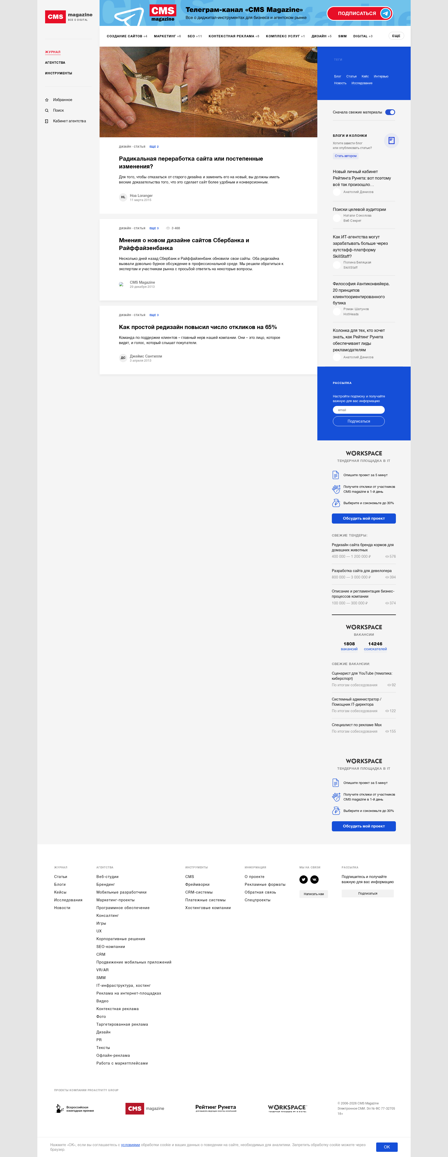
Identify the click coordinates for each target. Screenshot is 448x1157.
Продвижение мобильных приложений (134, 962)
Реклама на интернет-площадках (128, 993)
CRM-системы (199, 892)
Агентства (55, 63)
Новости (62, 908)
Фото (101, 1017)
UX (99, 931)
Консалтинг (107, 915)
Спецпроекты (258, 900)
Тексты (103, 1048)
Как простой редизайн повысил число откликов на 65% (198, 327)
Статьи (60, 877)
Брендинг (105, 884)
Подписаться (359, 421)
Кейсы (60, 892)
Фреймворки (197, 884)
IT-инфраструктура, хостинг (123, 985)
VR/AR (102, 970)
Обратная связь (260, 892)
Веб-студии (107, 877)
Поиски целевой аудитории (359, 209)
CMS (189, 877)
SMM (101, 978)
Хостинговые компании (208, 908)
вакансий (349, 646)
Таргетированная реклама (122, 1024)
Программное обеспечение (123, 908)
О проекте (255, 877)
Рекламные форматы (265, 884)
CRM (101, 954)
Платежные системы (205, 900)
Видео (102, 1001)
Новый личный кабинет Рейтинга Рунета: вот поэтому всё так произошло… (362, 178)
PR (99, 1040)
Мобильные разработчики (121, 892)
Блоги (60, 884)
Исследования (68, 900)
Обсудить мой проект (364, 518)
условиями (130, 1145)
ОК (387, 1147)
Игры (101, 923)
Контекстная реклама (117, 1009)
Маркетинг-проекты (115, 900)
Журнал (53, 52)
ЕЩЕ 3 (154, 228)
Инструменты (58, 73)
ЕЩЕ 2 (154, 146)
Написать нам (314, 894)
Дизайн (125, 146)
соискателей (375, 646)
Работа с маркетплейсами (122, 1063)
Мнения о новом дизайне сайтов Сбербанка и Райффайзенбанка (184, 244)
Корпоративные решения (120, 939)
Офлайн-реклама (113, 1055)
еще (396, 36)
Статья (139, 146)
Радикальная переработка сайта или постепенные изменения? (191, 162)
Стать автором (345, 156)
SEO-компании (110, 947)
